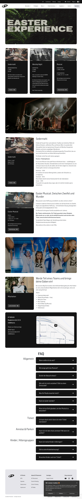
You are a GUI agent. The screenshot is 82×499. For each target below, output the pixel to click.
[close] (77, 483)
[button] (74, 2)
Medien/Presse (58, 496)
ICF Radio (33, 487)
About (42, 6)
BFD (21, 478)
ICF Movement (34, 478)
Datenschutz (23, 484)
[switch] (78, 1)
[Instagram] (69, 478)
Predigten (36, 6)
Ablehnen (61, 493)
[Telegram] (72, 478)
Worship (54, 1)
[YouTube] (65, 478)
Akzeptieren (50, 493)
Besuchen (27, 6)
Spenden (77, 6)
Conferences (48, 1)
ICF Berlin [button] (68, 1)
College (59, 1)
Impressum (23, 487)
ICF (43, 1)
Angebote (61, 6)
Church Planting (35, 481)
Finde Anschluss (51, 6)
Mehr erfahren (49, 489)
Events (69, 6)
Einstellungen (72, 493)
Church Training (34, 484)
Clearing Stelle (66, 496)
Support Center (49, 478)
